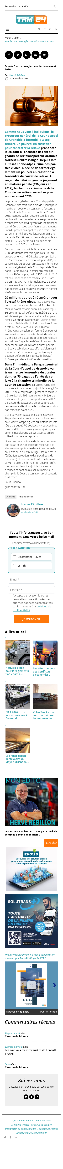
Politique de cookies (41, 1124)
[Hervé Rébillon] (13, 516)
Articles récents (26, 496)
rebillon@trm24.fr (30, 512)
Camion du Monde (16, 1036)
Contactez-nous (43, 1120)
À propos (10, 496)
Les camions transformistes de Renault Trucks (30, 1051)
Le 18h (22, 565)
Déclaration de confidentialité (20, 1128)
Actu (16, 37)
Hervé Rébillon (17, 75)
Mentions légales (20, 1124)
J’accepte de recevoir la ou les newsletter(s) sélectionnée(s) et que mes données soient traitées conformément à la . (33, 603)
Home (8, 37)
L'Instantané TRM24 (29, 557)
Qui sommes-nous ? (22, 1120)
